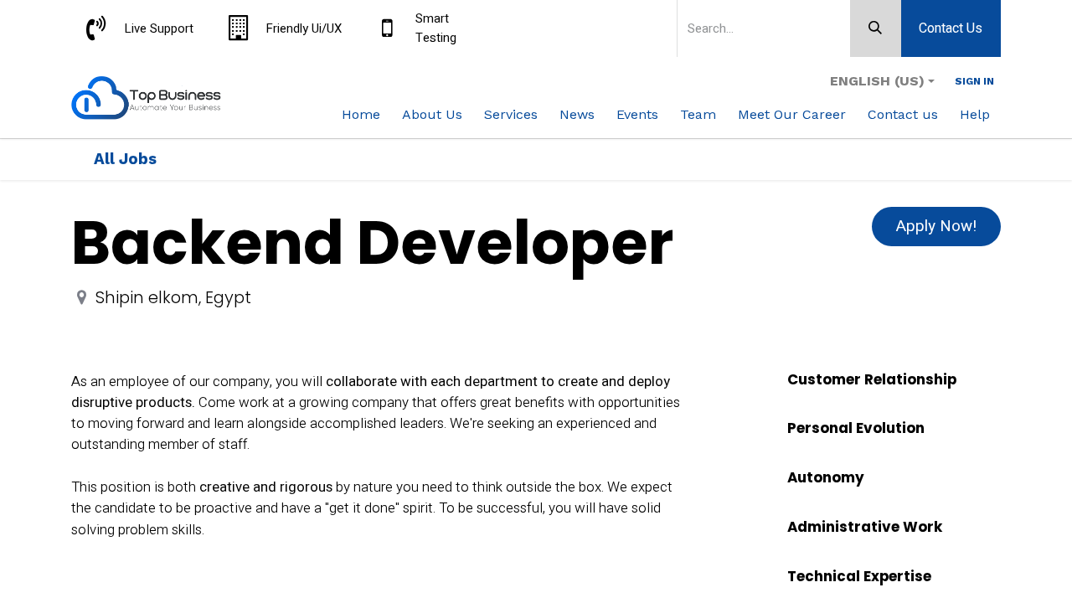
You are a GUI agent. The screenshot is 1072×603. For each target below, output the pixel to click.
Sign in (974, 81)
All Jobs (125, 159)
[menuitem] (361, 114)
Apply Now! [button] (936, 226)
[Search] (875, 28)
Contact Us (950, 28)
